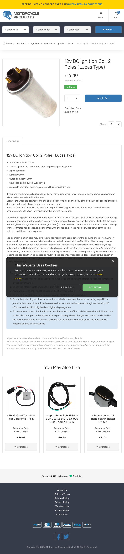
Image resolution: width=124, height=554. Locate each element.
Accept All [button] (96, 287)
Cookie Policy (62, 510)
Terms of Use (62, 506)
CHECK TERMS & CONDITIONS (85, 4)
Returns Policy (62, 498)
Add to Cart (103, 98)
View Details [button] (21, 447)
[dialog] (62, 277)
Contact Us (62, 514)
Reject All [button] (67, 287)
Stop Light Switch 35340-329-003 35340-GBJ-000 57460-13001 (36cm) (21, 419)
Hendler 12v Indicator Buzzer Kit (103, 417)
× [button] (112, 261)
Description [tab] (13, 141)
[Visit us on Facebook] (57, 536)
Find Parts (108, 29)
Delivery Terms (62, 494)
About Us (62, 490)
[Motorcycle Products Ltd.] (20, 15)
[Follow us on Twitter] (66, 536)
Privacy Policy (62, 502)
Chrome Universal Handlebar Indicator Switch (62, 419)
